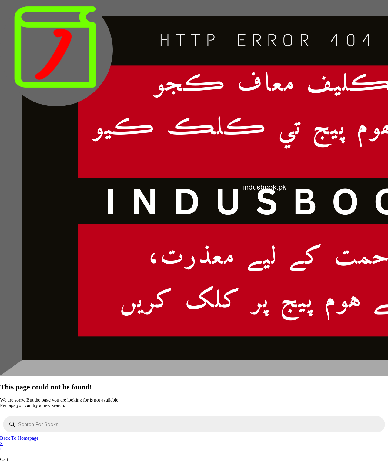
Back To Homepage (19, 438)
